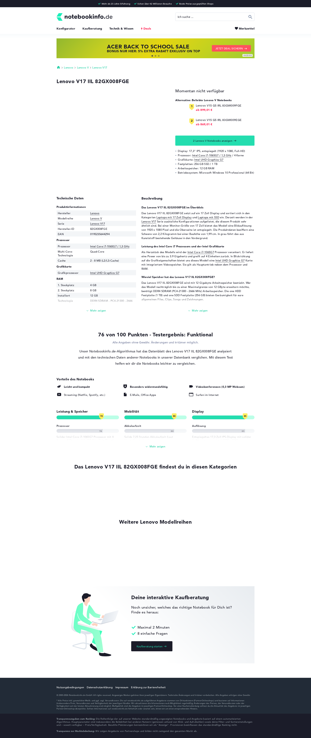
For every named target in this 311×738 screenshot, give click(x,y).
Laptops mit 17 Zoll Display (174, 217)
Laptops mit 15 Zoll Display (74, 489)
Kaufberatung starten (150, 646)
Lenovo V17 (99, 67)
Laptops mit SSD (208, 217)
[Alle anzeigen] (155, 446)
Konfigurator (66, 28)
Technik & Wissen (121, 28)
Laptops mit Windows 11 (72, 502)
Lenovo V (83, 67)
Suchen (250, 17)
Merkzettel (246, 28)
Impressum (122, 687)
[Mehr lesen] (96, 310)
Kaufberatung (92, 28)
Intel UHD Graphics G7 (208, 159)
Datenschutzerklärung (100, 687)
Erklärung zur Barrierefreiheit (148, 687)
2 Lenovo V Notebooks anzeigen (212, 140)
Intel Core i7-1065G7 (201, 252)
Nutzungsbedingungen (70, 687)
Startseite (58, 67)
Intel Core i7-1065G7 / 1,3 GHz (211, 155)
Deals (147, 28)
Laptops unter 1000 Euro (72, 482)
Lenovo (68, 67)
